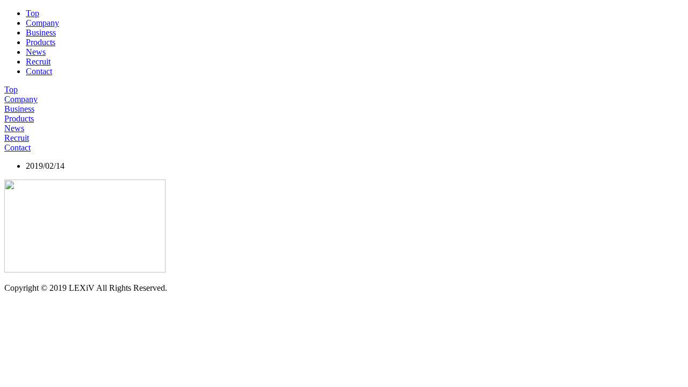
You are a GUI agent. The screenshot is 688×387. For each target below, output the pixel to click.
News (36, 51)
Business (41, 32)
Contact (39, 71)
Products (40, 42)
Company (42, 22)
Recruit (38, 61)
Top (32, 13)
